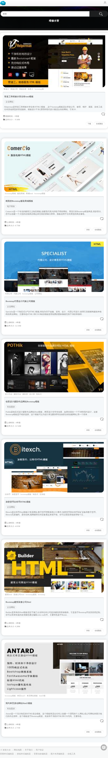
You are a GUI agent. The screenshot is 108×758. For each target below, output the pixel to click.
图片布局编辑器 (57, 754)
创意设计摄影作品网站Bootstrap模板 (22, 401)
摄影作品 (17, 394)
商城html (29, 193)
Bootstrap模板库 (3, 3)
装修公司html (19, 594)
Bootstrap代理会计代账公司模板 (20, 301)
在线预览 (99, 124)
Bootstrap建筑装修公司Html (18, 602)
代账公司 (17, 294)
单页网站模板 (32, 696)
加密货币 (15, 494)
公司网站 (38, 294)
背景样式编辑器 (7, 754)
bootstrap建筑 (31, 594)
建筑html (8, 594)
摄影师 (25, 394)
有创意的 (11, 407)
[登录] (105, 3)
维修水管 (14, 89)
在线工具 (71, 754)
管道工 (6, 89)
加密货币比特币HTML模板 (18, 502)
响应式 (39, 394)
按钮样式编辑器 (24, 754)
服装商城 (20, 193)
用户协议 (40, 750)
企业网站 (10, 102)
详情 (88, 230)
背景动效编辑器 (41, 754)
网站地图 (18, 750)
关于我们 (29, 750)
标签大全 (7, 750)
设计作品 (8, 394)
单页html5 (21, 696)
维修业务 (22, 89)
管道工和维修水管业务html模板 (18, 96)
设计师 (32, 394)
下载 (89, 124)
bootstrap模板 (39, 193)
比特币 (7, 494)
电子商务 (11, 206)
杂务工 (30, 89)
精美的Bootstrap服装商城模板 (19, 201)
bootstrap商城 (10, 193)
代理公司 (8, 294)
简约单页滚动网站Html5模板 (19, 703)
